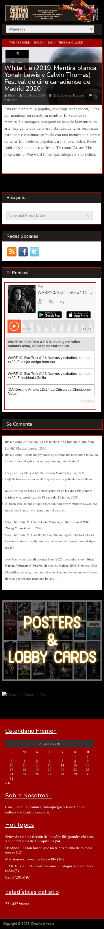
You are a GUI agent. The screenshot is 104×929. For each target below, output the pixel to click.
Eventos (66, 95)
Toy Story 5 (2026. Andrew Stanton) (42, 473)
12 (37, 765)
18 (24, 769)
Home (38, 42)
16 (88, 765)
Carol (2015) (15, 877)
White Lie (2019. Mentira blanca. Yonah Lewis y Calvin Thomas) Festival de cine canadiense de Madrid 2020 (50, 78)
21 (62, 769)
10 (11, 765)
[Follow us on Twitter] (34, 252)
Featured (79, 95)
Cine (56, 95)
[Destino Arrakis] (52, 16)
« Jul (8, 783)
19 (37, 769)
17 (11, 769)
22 (75, 769)
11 (24, 765)
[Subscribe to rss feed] (12, 252)
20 (49, 769)
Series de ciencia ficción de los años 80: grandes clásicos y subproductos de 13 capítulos (49, 838)
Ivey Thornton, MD (18, 522)
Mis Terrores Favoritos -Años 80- (30, 859)
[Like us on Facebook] (23, 252)
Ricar (11, 95)
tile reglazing (14, 441)
